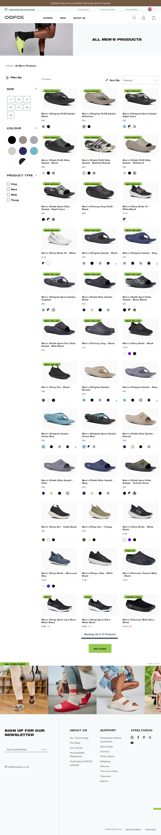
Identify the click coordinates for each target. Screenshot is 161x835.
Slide (14, 194)
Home (9, 65)
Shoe (14, 189)
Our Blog (75, 742)
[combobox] (140, 80)
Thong (15, 200)
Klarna (104, 781)
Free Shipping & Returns (22, 10)
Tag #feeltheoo (14, 664)
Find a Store (132, 10)
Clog (14, 184)
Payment (105, 776)
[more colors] (117, 264)
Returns (105, 766)
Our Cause (76, 747)
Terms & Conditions (133, 829)
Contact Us (83, 10)
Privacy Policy (150, 829)
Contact (105, 751)
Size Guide (106, 746)
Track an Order (107, 10)
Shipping (105, 761)
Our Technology (79, 737)
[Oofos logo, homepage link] (22, 18)
